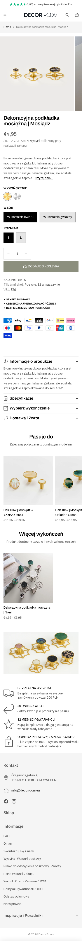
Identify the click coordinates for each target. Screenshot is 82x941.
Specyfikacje (21, 398)
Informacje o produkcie (31, 361)
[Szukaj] (67, 15)
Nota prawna (12, 904)
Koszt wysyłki (30, 140)
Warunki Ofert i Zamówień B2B (24, 881)
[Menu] (5, 15)
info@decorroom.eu (25, 790)
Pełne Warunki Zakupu (18, 874)
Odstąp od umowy (16, 896)
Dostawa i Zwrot (24, 418)
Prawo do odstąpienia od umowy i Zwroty (32, 866)
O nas (7, 843)
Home (7, 27)
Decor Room (46, 934)
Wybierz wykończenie (30, 408)
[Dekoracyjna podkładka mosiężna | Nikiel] (17, 196)
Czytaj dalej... (44, 178)
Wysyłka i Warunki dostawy (22, 858)
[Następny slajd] (74, 489)
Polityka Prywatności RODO (23, 889)
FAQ (6, 836)
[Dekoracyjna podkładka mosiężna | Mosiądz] (7, 196)
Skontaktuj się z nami (18, 851)
